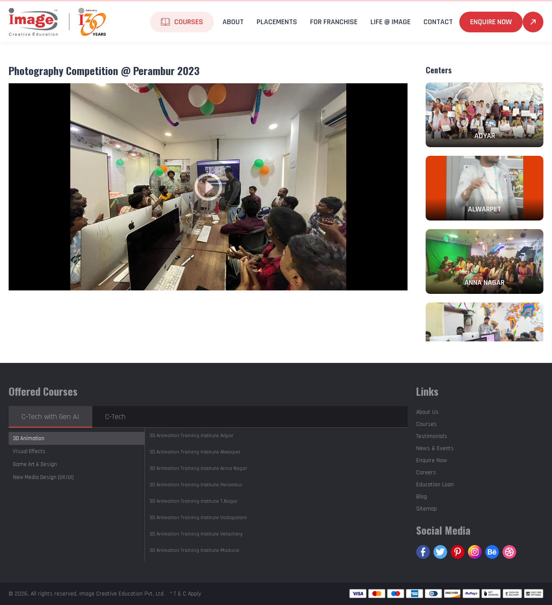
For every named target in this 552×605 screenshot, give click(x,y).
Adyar (191, 435)
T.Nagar (193, 501)
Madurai (194, 550)
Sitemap (426, 509)
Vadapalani (198, 517)
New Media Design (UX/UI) (43, 477)
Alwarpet (194, 452)
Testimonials (431, 436)
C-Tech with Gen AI (50, 417)
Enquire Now (491, 22)
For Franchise (334, 22)
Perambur (195, 485)
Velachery (196, 534)
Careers (426, 472)
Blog (421, 497)
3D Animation (28, 438)
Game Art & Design (35, 464)
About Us (427, 412)
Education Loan (435, 484)
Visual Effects (29, 451)
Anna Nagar (198, 468)
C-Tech (115, 417)
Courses (426, 424)
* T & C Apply (185, 594)
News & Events (435, 448)
